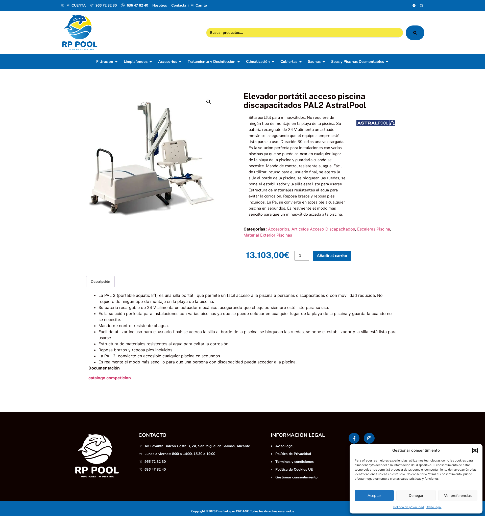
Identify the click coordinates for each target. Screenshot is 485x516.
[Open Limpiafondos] (151, 62)
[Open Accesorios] (180, 62)
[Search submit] (415, 32)
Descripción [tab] (100, 281)
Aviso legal (434, 507)
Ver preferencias (458, 495)
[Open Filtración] (116, 62)
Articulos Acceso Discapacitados (323, 229)
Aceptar (374, 495)
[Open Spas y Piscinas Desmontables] (387, 62)
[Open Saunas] (324, 62)
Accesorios (278, 229)
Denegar (416, 495)
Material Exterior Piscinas (268, 235)
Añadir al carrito (332, 256)
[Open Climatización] (273, 62)
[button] (474, 450)
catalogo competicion (109, 377)
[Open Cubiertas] (300, 62)
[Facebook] (414, 6)
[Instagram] (421, 6)
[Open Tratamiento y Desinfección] (238, 62)
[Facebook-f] (354, 438)
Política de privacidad (408, 507)
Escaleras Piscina (373, 229)
